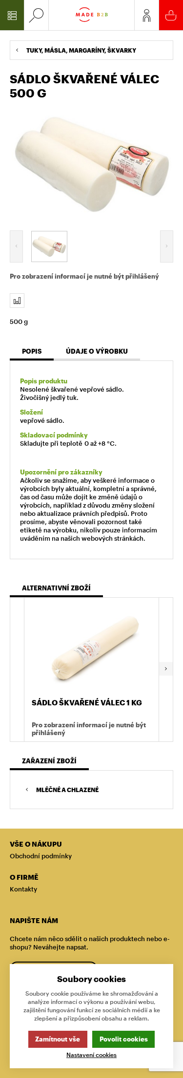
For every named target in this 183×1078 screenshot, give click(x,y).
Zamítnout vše (57, 1039)
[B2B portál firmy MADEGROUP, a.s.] (91, 15)
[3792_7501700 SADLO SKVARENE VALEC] (91, 163)
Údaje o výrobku (97, 351)
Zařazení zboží (49, 761)
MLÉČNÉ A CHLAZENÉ (67, 789)
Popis (31, 351)
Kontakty (23, 889)
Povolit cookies (124, 1039)
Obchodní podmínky (41, 856)
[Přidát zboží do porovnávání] (17, 300)
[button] (166, 669)
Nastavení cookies (91, 1055)
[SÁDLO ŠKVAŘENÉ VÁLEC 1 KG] (91, 648)
